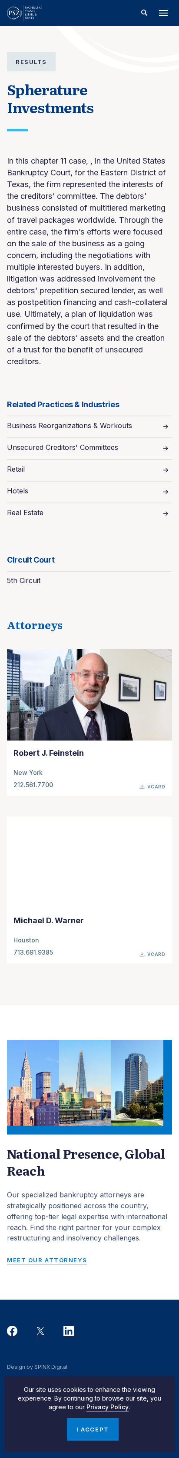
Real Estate (25, 512)
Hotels (17, 490)
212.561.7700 (33, 784)
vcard (156, 786)
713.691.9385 (33, 952)
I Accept (92, 1429)
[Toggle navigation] (163, 13)
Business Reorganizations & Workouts (69, 425)
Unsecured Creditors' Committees (62, 447)
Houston (26, 940)
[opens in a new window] (12, 1331)
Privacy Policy (107, 1407)
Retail (16, 469)
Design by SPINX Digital (37, 1367)
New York (28, 772)
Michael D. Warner (48, 920)
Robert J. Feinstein (48, 752)
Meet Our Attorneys (47, 1260)
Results (31, 61)
